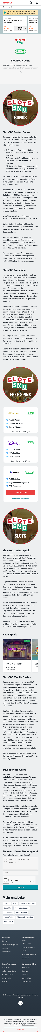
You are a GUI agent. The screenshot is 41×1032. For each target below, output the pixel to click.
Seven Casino (21, 913)
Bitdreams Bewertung (20, 498)
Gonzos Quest (26, 982)
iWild (15, 903)
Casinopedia (6, 952)
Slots (33, 809)
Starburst (25, 974)
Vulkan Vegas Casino (9, 971)
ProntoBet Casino (21, 908)
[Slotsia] (8, 3)
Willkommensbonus (28, 947)
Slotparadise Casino (25, 917)
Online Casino (26, 944)
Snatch (7, 903)
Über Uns (5, 941)
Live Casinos (26, 958)
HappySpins (8, 917)
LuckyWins (8, 913)
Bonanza (25, 971)
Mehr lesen (8, 30)
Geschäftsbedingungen (10, 945)
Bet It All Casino (7, 974)
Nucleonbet (8, 922)
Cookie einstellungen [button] (28, 1025)
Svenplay (5, 982)
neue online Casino (29, 693)
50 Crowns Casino (28, 903)
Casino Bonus (32, 245)
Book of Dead (26, 967)
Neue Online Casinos (29, 954)
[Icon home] (3, 7)
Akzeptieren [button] (20, 1030)
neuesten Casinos (29, 13)
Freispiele (32, 349)
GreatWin (7, 908)
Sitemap (5, 948)
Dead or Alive (26, 978)
